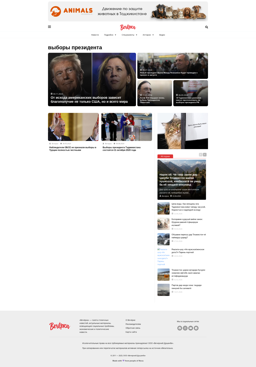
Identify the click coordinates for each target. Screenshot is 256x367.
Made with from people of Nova (128, 361)
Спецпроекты (128, 35)
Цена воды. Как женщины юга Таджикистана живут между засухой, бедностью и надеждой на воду (188, 207)
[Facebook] (179, 328)
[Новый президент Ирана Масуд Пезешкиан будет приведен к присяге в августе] (172, 66)
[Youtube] (190, 328)
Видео (162, 35)
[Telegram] (196, 328)
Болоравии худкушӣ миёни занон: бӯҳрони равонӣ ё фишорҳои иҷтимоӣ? (187, 222)
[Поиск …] (206, 27)
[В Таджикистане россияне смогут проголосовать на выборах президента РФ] (190, 93)
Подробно (108, 35)
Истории (147, 35)
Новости (95, 35)
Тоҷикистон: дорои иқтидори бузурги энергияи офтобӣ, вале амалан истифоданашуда (188, 273)
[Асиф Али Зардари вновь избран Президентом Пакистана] (154, 93)
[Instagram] (185, 328)
